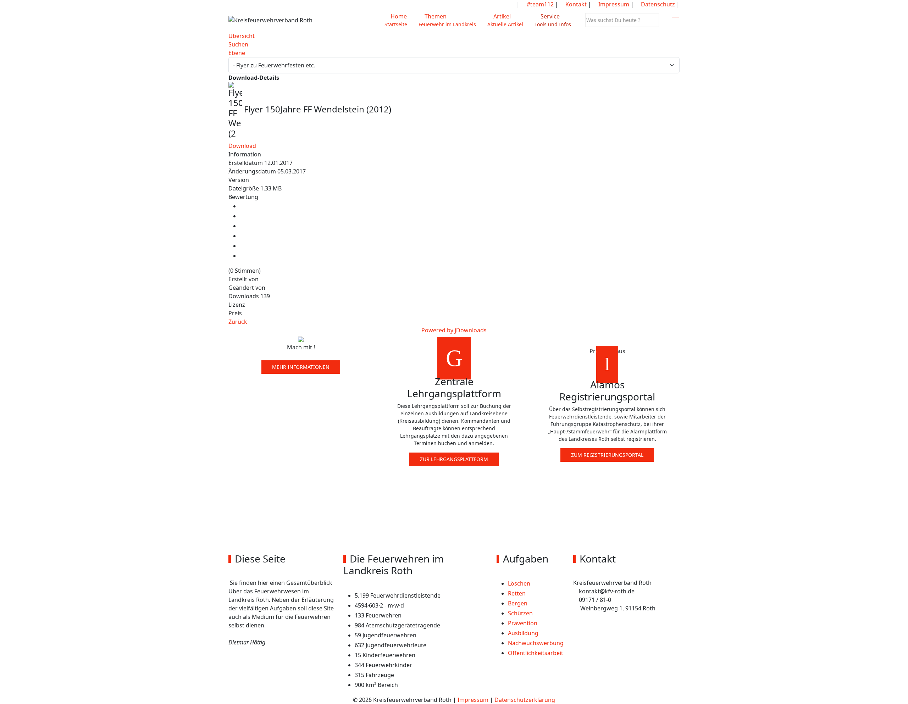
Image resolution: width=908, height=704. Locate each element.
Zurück (237, 322)
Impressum (613, 4)
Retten (517, 593)
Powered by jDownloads (454, 330)
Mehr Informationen (301, 367)
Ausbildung (523, 633)
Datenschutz (657, 4)
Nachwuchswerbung (536, 643)
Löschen (519, 583)
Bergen (517, 603)
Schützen (520, 613)
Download (242, 146)
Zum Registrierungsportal (607, 454)
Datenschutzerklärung (524, 700)
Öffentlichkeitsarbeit (535, 653)
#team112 (539, 4)
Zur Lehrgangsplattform (454, 459)
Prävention (522, 623)
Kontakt (575, 4)
